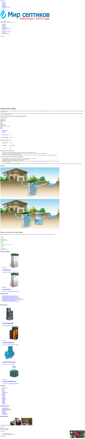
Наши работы (4, 27)
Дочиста (3, 396)
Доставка (3, 5)
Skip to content (2, 0)
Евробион (4, 394)
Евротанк (4, 399)
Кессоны (3, 411)
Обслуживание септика (6, 408)
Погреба (3, 412)
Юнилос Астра (4, 387)
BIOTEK (3, 393)
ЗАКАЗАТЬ (2, 119)
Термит (3, 395)
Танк (3, 391)
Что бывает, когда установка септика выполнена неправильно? (13, 299)
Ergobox (3, 397)
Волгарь (3, 400)
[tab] (43, 130)
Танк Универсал (5, 392)
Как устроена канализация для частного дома (10, 295)
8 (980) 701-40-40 (3, 436)
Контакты (4, 7)
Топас (3, 31)
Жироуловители (5, 413)
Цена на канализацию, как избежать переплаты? (10, 296)
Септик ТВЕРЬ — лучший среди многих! (9, 300)
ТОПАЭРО (4, 403)
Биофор (3, 402)
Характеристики (5, 130)
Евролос (3, 401)
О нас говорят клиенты (6, 28)
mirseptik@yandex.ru (8, 433)
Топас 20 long (4, 32)
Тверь (3, 388)
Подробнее (17, 272)
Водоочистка (4, 410)
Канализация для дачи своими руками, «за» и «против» (11, 298)
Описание (4, 131)
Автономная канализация (6, 409)
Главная (3, 2)
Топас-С (3, 390)
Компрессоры (4, 414)
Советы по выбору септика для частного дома (10, 297)
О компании (4, 3)
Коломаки (4, 398)
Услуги (3, 4)
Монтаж (3, 132)
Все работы (2, 426)
